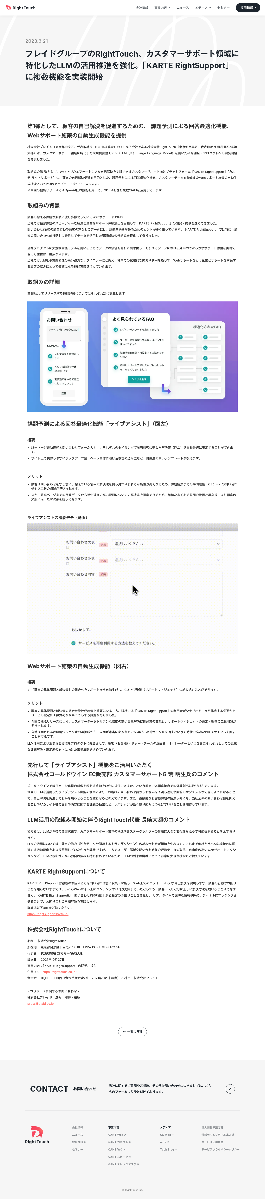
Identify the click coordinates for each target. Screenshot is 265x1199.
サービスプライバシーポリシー (221, 1149)
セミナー (223, 8)
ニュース (183, 8)
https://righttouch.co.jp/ (59, 972)
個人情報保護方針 (212, 1127)
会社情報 (142, 8)
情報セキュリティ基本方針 (218, 1134)
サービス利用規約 (212, 1142)
